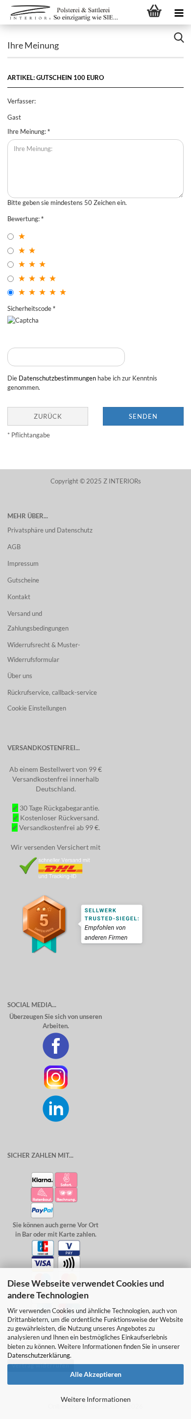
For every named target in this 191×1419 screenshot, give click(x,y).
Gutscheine (23, 580)
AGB (14, 547)
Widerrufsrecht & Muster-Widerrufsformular (43, 652)
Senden (143, 416)
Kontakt (18, 597)
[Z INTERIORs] (61, 12)
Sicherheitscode (30, 308)
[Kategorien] (179, 12)
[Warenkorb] (154, 12)
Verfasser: (21, 101)
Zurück (48, 416)
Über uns (19, 676)
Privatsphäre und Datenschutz (50, 530)
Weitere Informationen (96, 1399)
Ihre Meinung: (27, 131)
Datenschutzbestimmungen (57, 378)
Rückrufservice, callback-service (52, 692)
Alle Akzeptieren (95, 1374)
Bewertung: (24, 219)
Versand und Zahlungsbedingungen (38, 620)
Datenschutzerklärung (38, 1355)
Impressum (23, 563)
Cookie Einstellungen (36, 708)
